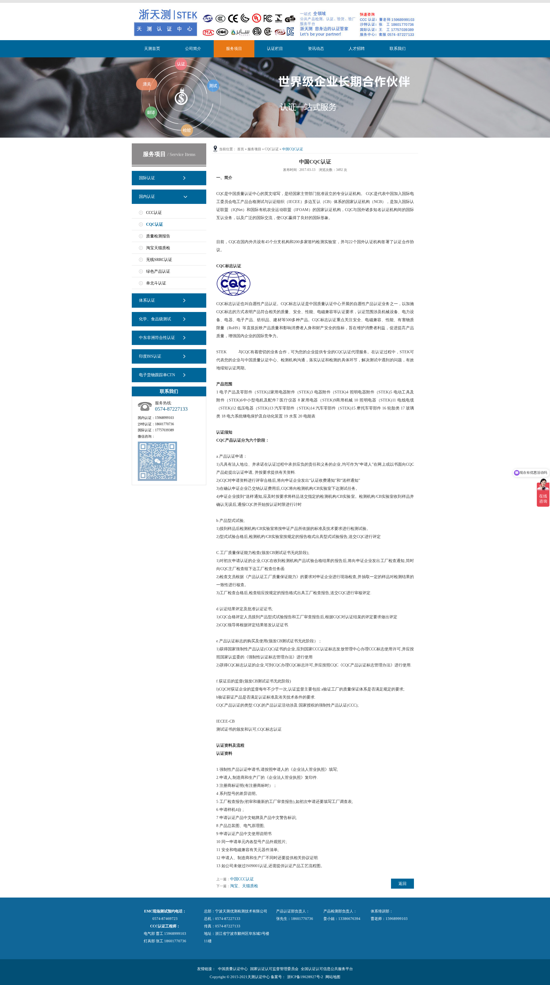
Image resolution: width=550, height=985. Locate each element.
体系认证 (147, 300)
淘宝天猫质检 (158, 248)
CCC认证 (154, 212)
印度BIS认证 (150, 356)
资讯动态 (316, 48)
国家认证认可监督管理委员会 (274, 969)
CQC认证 (154, 224)
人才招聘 (357, 48)
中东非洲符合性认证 (157, 338)
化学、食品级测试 (155, 319)
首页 (240, 149)
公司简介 (193, 48)
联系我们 (398, 48)
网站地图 (332, 977)
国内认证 (147, 196)
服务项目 (234, 48)
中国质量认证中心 (233, 969)
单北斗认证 (156, 283)
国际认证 (147, 178)
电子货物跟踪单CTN (157, 375)
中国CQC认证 (292, 149)
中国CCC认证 (242, 879)
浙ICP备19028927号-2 (305, 977)
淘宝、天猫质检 (244, 886)
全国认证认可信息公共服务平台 (327, 969)
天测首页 (152, 48)
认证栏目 (275, 48)
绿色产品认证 (158, 271)
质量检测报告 (158, 236)
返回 (402, 883)
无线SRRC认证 (159, 260)
